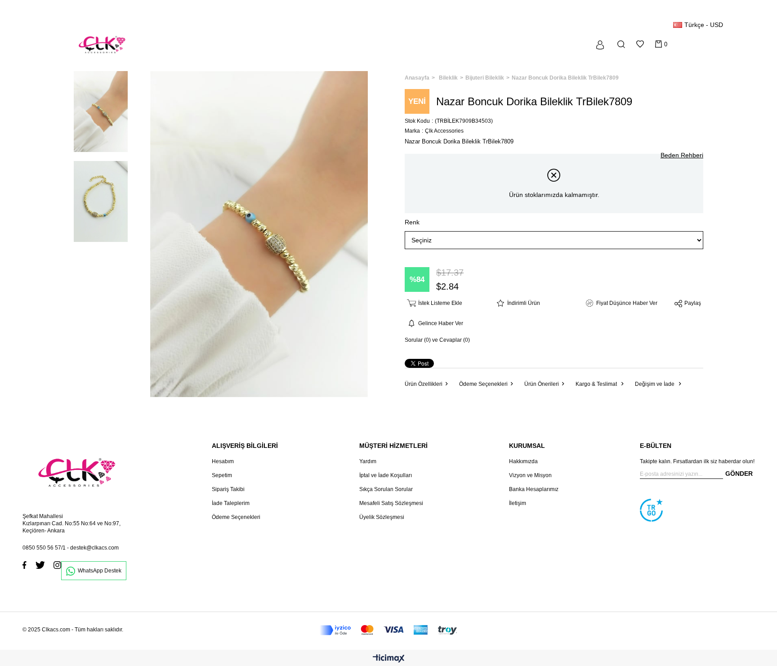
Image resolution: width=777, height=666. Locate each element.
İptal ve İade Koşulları (385, 475)
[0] (658, 44)
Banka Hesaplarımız (533, 489)
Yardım (367, 461)
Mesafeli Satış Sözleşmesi (391, 503)
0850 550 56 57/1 (44, 548)
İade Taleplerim (231, 503)
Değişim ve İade (655, 384)
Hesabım (223, 461)
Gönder (739, 473)
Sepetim (222, 475)
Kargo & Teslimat (597, 384)
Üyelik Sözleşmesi (381, 517)
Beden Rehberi (682, 155)
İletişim (517, 503)
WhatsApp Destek (99, 571)
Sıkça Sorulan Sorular (386, 489)
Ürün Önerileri (541, 384)
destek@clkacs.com (94, 548)
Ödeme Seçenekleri (483, 384)
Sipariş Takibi (228, 489)
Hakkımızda (523, 461)
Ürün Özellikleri (423, 384)
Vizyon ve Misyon (530, 475)
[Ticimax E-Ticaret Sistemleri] (389, 659)
